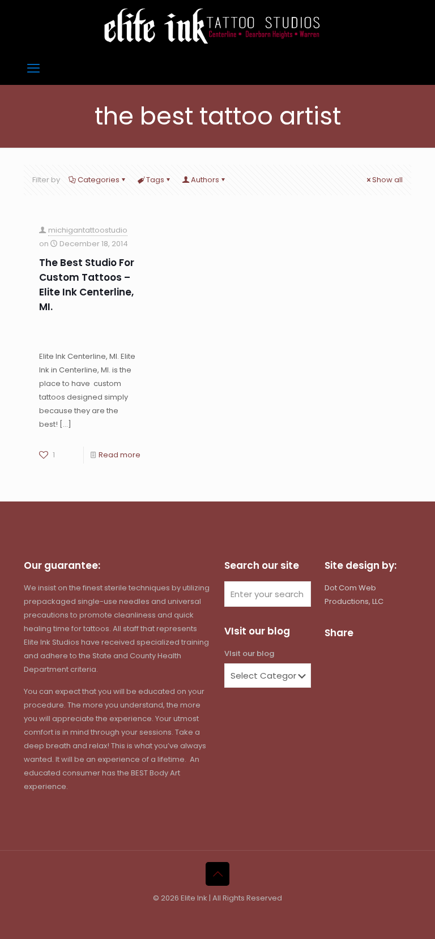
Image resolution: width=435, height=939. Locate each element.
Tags (155, 179)
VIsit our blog (249, 653)
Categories (99, 179)
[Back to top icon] (217, 874)
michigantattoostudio (87, 230)
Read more (119, 454)
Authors (205, 179)
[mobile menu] (33, 68)
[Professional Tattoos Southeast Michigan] (217, 26)
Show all (387, 179)
